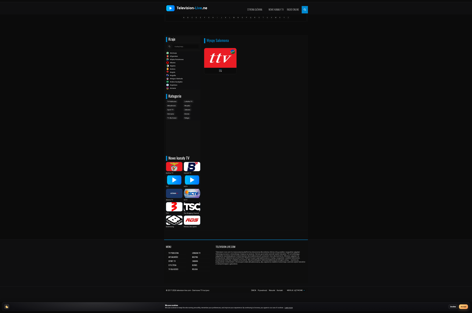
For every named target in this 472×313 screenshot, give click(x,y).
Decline (453, 307)
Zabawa (187, 110)
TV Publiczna (171, 101)
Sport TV (170, 110)
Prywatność (262, 290)
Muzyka (187, 106)
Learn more (289, 308)
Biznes (186, 114)
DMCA (253, 290)
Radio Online (293, 9)
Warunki (272, 290)
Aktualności (171, 106)
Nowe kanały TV (276, 9)
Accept (463, 307)
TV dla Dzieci (172, 118)
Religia (186, 118)
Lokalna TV (188, 101)
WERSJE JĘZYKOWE (295, 290)
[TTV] (220, 58)
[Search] (169, 46)
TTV (220, 71)
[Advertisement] (236, 29)
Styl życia (170, 114)
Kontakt (280, 290)
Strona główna (254, 9)
